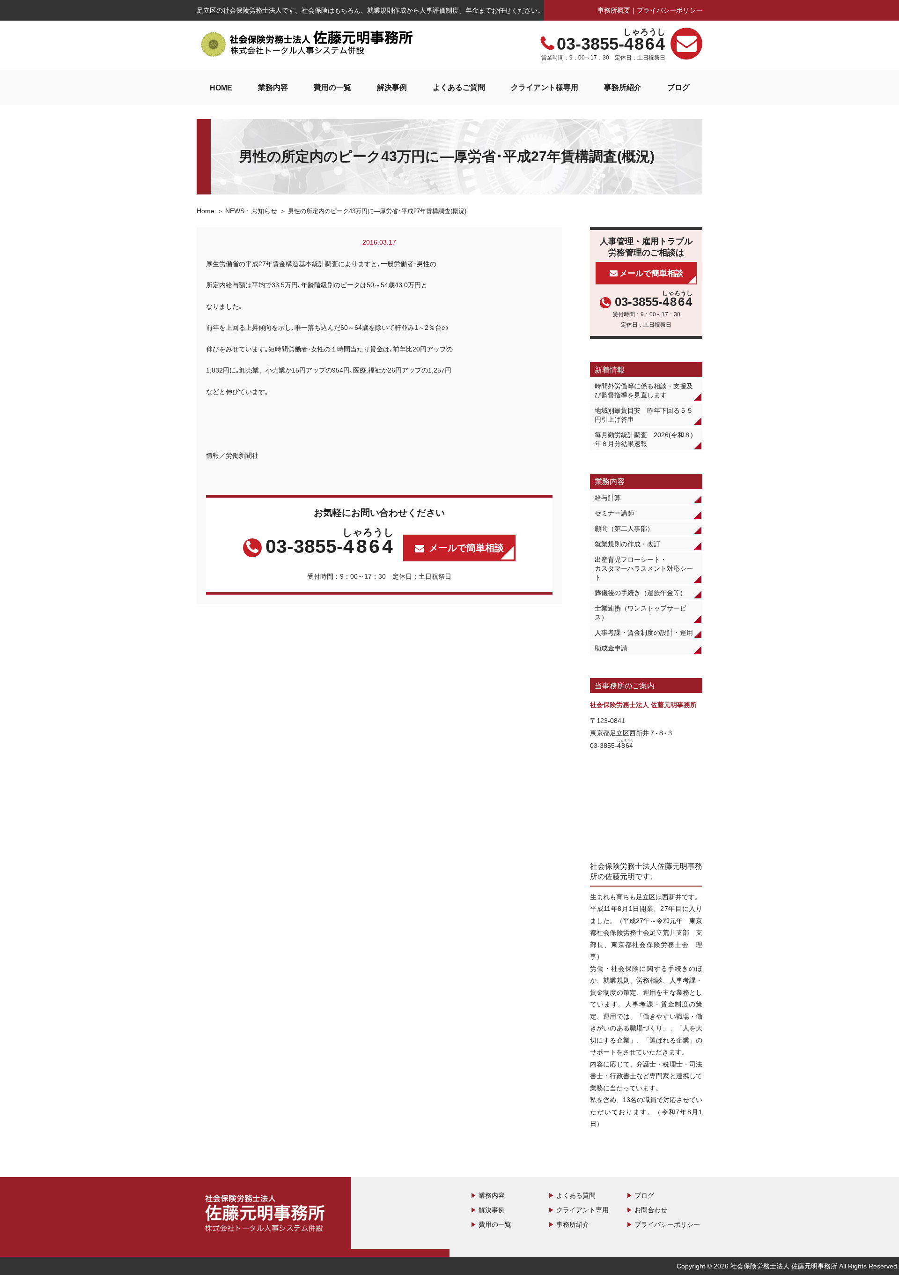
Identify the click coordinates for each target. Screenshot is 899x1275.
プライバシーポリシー (669, 10)
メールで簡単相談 (466, 548)
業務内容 (273, 87)
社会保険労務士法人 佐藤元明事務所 (267, 1214)
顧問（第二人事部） (624, 528)
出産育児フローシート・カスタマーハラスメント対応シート (644, 568)
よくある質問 (576, 1195)
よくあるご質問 (459, 87)
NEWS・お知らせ (251, 211)
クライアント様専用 (544, 87)
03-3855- (611, 44)
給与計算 (608, 497)
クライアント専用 (582, 1210)
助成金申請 (611, 648)
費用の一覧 (332, 87)
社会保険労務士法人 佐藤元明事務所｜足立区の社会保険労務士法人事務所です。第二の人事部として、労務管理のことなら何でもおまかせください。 (307, 44)
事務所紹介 (622, 87)
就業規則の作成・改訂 (627, 544)
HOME (221, 87)
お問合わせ (650, 1210)
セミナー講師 (614, 513)
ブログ (678, 87)
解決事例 (392, 87)
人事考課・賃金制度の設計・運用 (644, 632)
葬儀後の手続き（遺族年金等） (640, 592)
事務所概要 (613, 10)
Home (205, 211)
